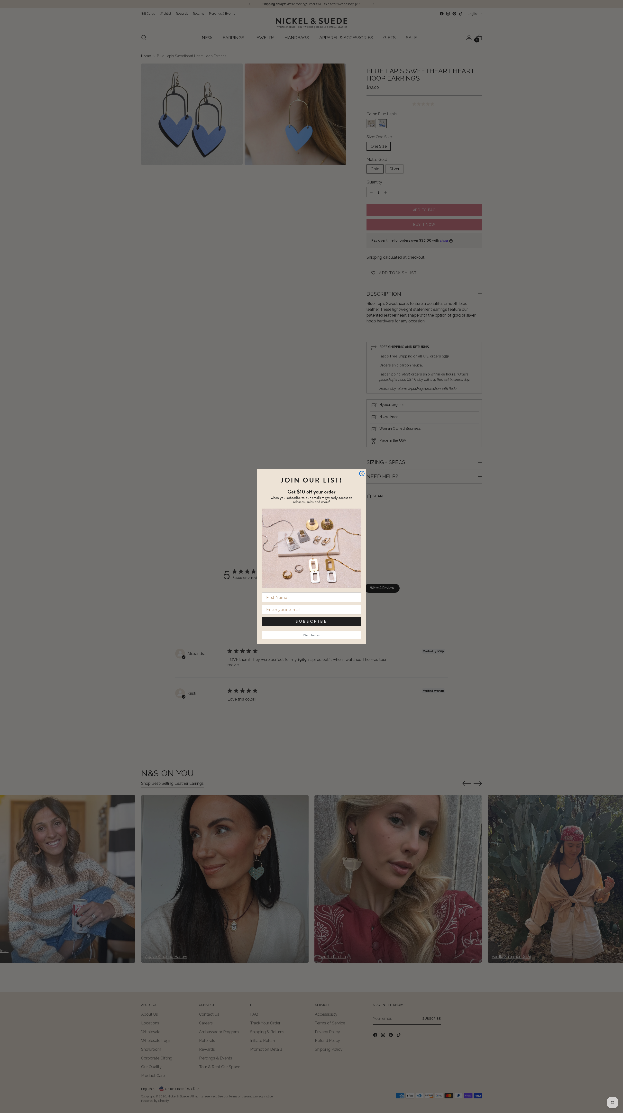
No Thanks (311, 635)
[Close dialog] (361, 473)
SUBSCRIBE (311, 621)
